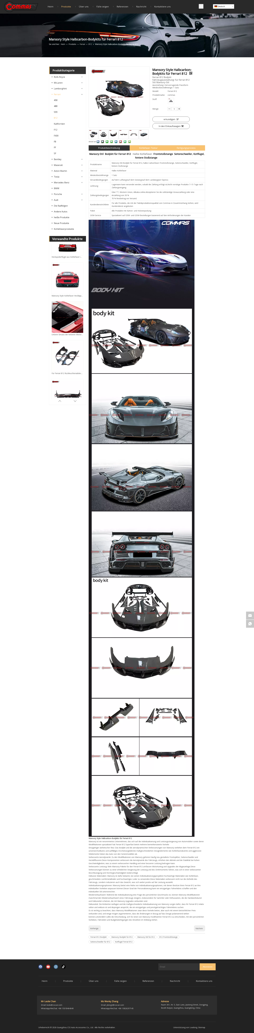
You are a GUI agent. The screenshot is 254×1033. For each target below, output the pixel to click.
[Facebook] (40, 967)
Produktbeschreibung (109, 147)
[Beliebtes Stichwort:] (201, 6)
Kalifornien (59, 123)
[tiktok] (63, 967)
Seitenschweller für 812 (100, 941)
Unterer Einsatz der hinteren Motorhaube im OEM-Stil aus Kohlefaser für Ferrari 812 (67, 277)
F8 (55, 141)
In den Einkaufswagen (170, 126)
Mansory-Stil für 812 (146, 937)
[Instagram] (56, 967)
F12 (55, 129)
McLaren (58, 82)
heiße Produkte (61, 217)
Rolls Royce (59, 76)
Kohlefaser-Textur (148, 147)
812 (55, 117)
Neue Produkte (61, 223)
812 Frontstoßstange (168, 937)
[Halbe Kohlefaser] (171, 101)
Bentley (57, 159)
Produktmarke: (158, 95)
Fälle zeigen (120, 980)
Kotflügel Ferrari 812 (123, 941)
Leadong (193, 1027)
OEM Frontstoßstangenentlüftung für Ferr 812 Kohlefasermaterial (67, 355)
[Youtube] (48, 967)
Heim (44, 980)
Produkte (68, 980)
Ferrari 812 (120, 844)
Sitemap (201, 1027)
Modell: (155, 91)
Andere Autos (60, 211)
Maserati (58, 165)
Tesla (56, 176)
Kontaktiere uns (204, 980)
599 (55, 112)
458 (55, 100)
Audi (56, 199)
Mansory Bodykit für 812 (122, 937)
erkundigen (169, 119)
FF (55, 147)
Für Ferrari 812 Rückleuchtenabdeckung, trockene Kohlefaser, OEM (67, 316)
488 (55, 106)
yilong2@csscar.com (115, 1005)
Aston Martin (60, 170)
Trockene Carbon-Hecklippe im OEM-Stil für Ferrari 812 (67, 394)
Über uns (93, 980)
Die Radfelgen (61, 205)
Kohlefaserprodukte (64, 229)
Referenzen (148, 980)
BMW (56, 188)
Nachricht (175, 980)
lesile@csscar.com (54, 1005)
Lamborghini (60, 88)
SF (55, 153)
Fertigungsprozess (186, 147)
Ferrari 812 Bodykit (98, 937)
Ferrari (57, 94)
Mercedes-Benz (61, 182)
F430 (56, 135)
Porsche (58, 194)
